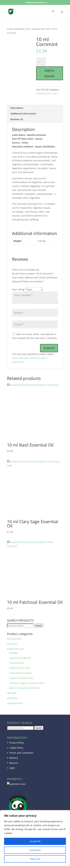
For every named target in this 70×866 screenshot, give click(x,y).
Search (38, 625)
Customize (35, 850)
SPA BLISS (12, 698)
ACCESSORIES (14, 638)
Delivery (13, 757)
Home (10, 28)
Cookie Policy (16, 747)
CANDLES (12, 643)
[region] (35, 838)
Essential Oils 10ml (41, 28)
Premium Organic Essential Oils (26, 683)
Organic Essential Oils (21, 678)
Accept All (35, 841)
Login (12, 767)
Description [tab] (16, 107)
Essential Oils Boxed (20, 672)
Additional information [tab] (23, 113)
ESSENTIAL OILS (22, 28)
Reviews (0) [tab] (16, 119)
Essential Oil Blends (20, 657)
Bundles (13, 652)
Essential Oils (16, 662)
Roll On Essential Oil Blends (24, 688)
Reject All (35, 858)
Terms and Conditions (21, 752)
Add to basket (49, 73)
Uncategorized (15, 703)
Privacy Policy (16, 742)
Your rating (19, 289)
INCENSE (12, 693)
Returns (13, 762)
